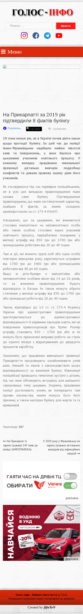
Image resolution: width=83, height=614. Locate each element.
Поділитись (14, 128)
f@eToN (49, 607)
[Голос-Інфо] (42, 12)
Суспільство (59, 128)
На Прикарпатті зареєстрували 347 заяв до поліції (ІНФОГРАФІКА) (20, 445)
